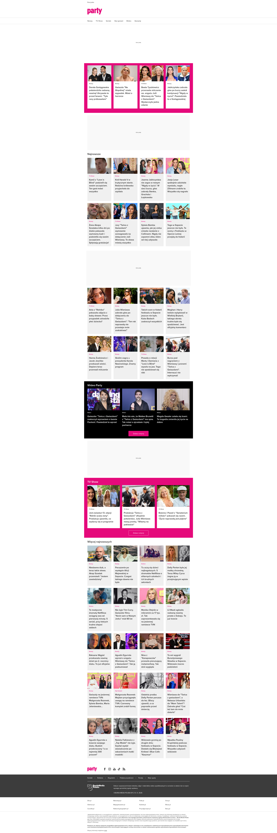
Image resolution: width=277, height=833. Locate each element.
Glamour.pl (90, 805)
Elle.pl (89, 801)
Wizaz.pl (168, 805)
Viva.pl (167, 801)
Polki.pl (141, 801)
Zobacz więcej (138, 433)
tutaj (105, 830)
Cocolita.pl (90, 809)
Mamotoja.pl (117, 801)
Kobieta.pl (142, 805)
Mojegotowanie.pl (119, 805)
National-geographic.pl (120, 809)
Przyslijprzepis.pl (145, 809)
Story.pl (167, 809)
